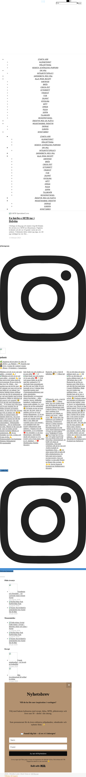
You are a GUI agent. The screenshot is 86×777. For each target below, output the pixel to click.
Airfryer (45, 81)
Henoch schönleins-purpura (45, 67)
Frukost (45, 93)
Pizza (45, 109)
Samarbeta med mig (43, 76)
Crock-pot (45, 87)
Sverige (45, 126)
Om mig (43, 70)
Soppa (45, 112)
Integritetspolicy (45, 73)
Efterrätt (45, 90)
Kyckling (45, 101)
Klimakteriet (45, 62)
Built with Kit (38, 766)
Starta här (43, 59)
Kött (45, 104)
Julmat (45, 98)
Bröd (45, 84)
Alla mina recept (43, 79)
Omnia (45, 106)
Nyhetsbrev (43, 132)
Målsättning (45, 65)
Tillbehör (45, 115)
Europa (45, 129)
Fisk (45, 95)
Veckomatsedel (45, 118)
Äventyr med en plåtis (43, 120)
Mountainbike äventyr (43, 123)
